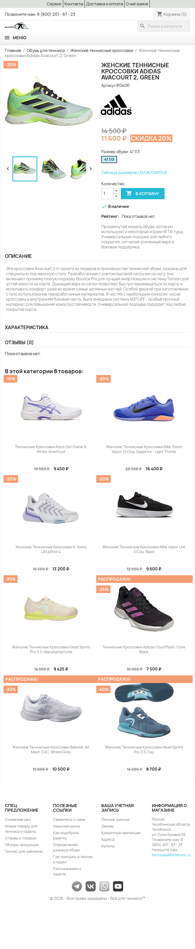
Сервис (54, 4)
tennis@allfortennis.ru (171, 854)
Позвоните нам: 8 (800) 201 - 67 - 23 (40, 14)
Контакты (73, 4)
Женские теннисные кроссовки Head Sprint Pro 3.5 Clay (144, 750)
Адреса (108, 839)
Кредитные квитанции (120, 832)
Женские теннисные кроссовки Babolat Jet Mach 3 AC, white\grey (51, 750)
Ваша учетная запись (117, 808)
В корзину (142, 193)
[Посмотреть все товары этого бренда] (116, 106)
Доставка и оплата (104, 4)
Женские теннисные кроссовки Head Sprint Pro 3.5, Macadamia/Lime (51, 649)
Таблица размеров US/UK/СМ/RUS (134, 172)
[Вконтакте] (91, 886)
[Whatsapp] (104, 886)
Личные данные (115, 819)
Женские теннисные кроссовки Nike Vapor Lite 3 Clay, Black (143, 549)
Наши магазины (66, 826)
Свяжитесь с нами (69, 819)
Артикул (108, 85)
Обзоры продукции (22, 844)
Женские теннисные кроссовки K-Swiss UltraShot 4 (51, 549)
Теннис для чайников (23, 851)
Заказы (107, 826)
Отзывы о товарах (21, 838)
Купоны (108, 846)
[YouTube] (118, 886)
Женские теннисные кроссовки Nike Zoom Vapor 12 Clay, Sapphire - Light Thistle (144, 449)
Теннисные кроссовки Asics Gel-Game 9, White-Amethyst (51, 449)
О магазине (137, 4)
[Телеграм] (77, 886)
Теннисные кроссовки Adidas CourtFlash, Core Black (143, 649)
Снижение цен (18, 819)
